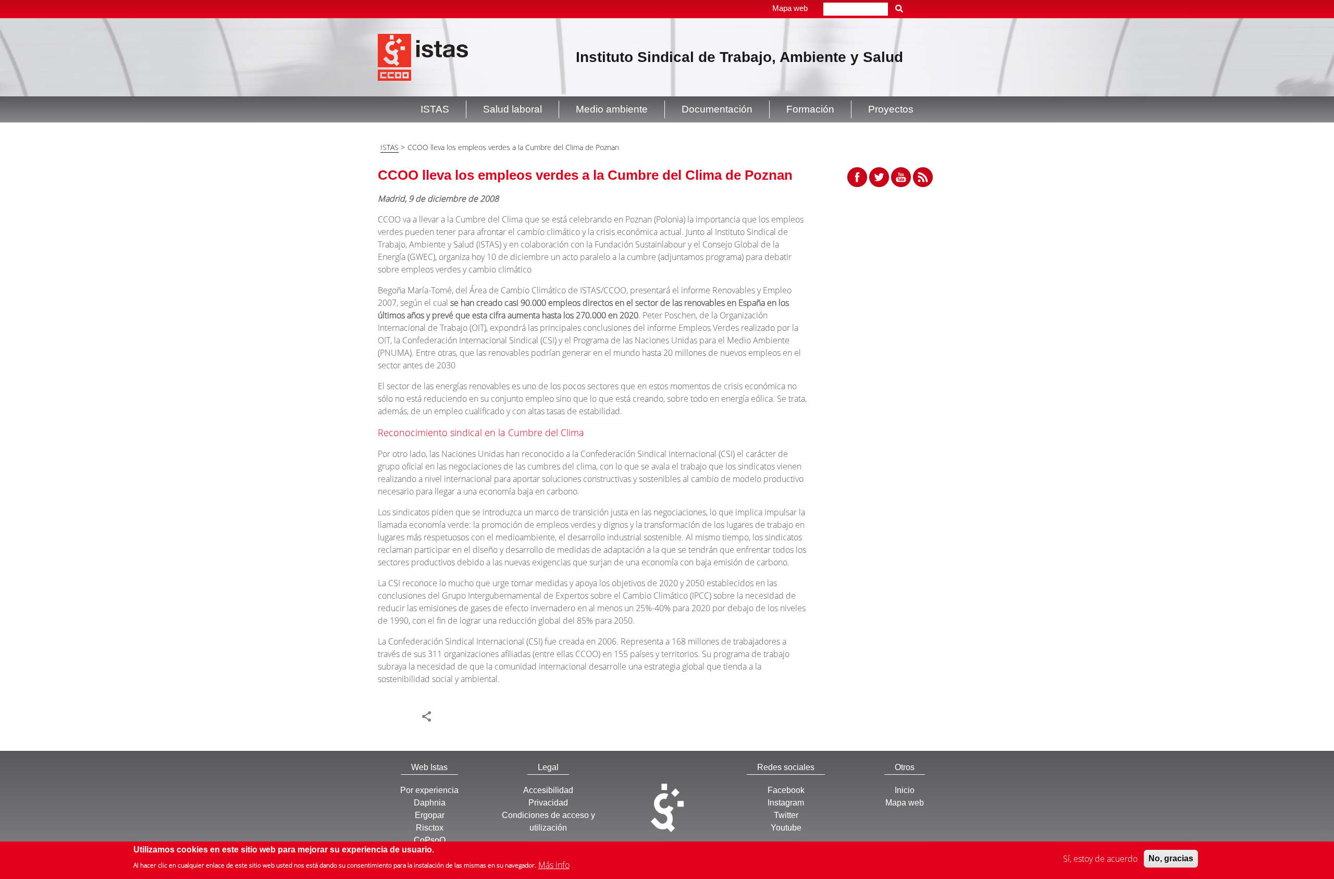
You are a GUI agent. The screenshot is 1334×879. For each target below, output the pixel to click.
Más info (554, 864)
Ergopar (429, 815)
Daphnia (430, 802)
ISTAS (389, 147)
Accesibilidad (548, 790)
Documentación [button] (717, 109)
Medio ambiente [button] (612, 109)
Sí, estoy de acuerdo (1100, 858)
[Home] (423, 56)
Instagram (786, 802)
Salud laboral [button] (512, 109)
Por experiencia (429, 790)
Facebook (786, 790)
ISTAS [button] (435, 109)
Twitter (786, 815)
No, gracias (1170, 858)
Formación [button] (810, 109)
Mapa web (790, 8)
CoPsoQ (430, 840)
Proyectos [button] (890, 109)
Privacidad (548, 802)
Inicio (905, 790)
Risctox (429, 827)
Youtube (786, 827)
